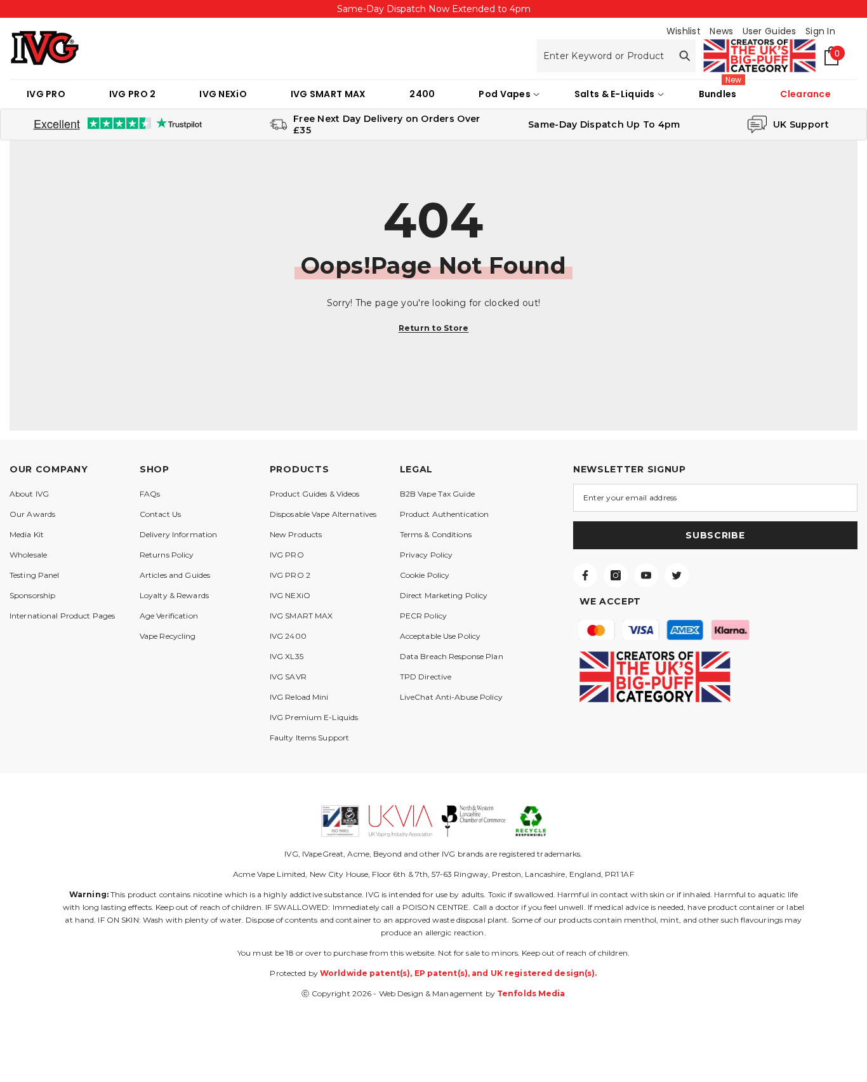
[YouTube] (646, 575)
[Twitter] (677, 575)
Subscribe (715, 535)
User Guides (770, 31)
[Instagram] (616, 575)
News (721, 31)
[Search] (616, 55)
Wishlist (683, 31)
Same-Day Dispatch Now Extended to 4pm (434, 9)
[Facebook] (585, 575)
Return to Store (434, 328)
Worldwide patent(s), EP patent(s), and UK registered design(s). (458, 973)
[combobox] (604, 55)
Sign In (820, 31)
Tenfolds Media (531, 993)
